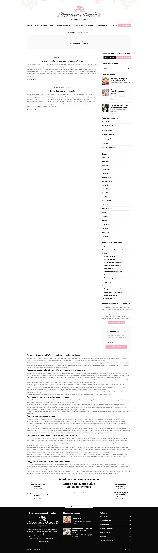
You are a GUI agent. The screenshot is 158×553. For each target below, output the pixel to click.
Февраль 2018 (107, 209)
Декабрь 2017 (106, 216)
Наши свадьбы (107, 139)
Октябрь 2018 (106, 177)
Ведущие (105, 253)
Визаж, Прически (110, 256)
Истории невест (107, 126)
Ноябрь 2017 (106, 220)
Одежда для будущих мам (113, 272)
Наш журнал (79, 25)
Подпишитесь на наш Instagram (80, 506)
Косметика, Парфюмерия (112, 262)
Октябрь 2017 (106, 224)
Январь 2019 (106, 165)
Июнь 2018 (105, 193)
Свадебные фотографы (112, 292)
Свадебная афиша (47, 25)
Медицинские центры (111, 265)
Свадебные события (64, 25)
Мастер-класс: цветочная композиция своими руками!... (120, 91)
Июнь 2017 (105, 236)
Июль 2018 (105, 189)
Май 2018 (105, 197)
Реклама (105, 143)
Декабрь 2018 (106, 169)
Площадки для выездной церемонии (117, 278)
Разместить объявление (116, 322)
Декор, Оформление (109, 259)
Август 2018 (106, 185)
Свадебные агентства (111, 289)
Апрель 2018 (106, 201)
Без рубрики (106, 121)
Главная (29, 25)
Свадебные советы (59, 57)
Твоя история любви (123, 57)
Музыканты (108, 268)
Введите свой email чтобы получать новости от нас (116, 336)
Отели (106, 275)
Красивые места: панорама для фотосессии (120, 484)
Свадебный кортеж (110, 295)
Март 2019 (105, 157)
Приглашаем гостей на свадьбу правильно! (120, 494)
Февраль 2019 (107, 161)
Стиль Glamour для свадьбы (63, 91)
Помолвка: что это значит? (37, 495)
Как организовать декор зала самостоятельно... (119, 106)
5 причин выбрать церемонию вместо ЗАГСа (62, 61)
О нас (36, 25)
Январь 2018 (106, 212)
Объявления (90, 25)
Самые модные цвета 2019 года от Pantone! (37, 484)
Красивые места (107, 130)
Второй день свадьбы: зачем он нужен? (79, 485)
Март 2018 (105, 205)
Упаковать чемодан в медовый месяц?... (118, 79)
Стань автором (109, 57)
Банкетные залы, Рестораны (111, 250)
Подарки (107, 283)
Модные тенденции (59, 87)
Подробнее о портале (42, 541)
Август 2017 (106, 232)
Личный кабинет (125, 25)
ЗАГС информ (102, 25)
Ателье (106, 247)
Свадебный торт (107, 298)
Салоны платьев (107, 286)
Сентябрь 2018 (107, 181)
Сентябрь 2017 (107, 228)
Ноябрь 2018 (106, 173)
